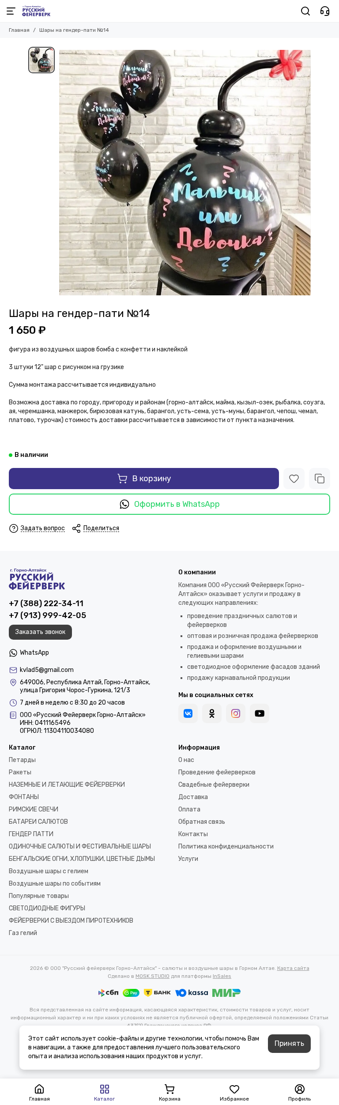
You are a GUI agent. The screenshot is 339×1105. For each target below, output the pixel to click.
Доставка (193, 797)
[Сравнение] (319, 478)
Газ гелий (23, 933)
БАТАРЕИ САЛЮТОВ (38, 822)
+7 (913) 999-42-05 (47, 615)
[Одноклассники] (212, 713)
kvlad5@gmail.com (47, 670)
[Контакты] (325, 11)
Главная (19, 30)
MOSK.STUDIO (153, 976)
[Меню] (11, 11)
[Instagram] (235, 713)
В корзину (151, 478)
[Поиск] (305, 11)
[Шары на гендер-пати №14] (185, 172)
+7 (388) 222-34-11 (46, 603)
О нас (186, 760)
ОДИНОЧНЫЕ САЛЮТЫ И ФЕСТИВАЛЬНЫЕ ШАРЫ (80, 846)
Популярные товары (39, 896)
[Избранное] (294, 478)
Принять (289, 1043)
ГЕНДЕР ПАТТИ (31, 834)
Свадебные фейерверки (213, 784)
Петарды (22, 760)
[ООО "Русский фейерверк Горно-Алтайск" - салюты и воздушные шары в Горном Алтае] (36, 11)
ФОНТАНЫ (24, 797)
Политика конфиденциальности (226, 846)
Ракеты (20, 772)
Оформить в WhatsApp (177, 504)
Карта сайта (293, 968)
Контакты (193, 834)
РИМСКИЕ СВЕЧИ (33, 809)
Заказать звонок (40, 632)
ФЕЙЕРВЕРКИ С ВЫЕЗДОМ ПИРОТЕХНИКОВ (71, 920)
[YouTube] (259, 713)
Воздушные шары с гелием (48, 871)
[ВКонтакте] (188, 713)
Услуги (188, 859)
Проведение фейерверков (217, 772)
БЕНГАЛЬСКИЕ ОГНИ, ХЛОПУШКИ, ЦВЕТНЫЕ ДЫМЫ (82, 859)
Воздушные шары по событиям (55, 883)
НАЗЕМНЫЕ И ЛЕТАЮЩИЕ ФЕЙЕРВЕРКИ (67, 784)
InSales (222, 976)
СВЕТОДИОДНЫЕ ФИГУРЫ (47, 908)
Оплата (189, 809)
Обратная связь (201, 822)
